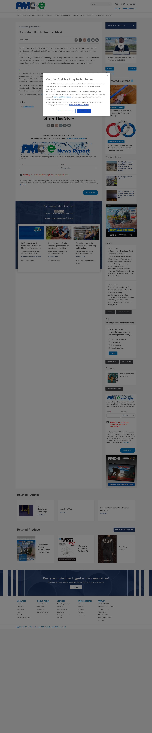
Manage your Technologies (66, 111)
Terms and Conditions (62, 97)
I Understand (84, 111)
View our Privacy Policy (79, 105)
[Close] (107, 75)
